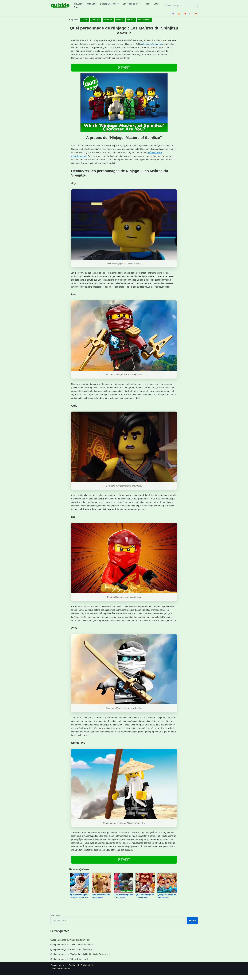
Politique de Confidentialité (81, 965)
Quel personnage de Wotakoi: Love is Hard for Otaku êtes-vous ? (80, 954)
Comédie (119, 20)
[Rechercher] (195, 5)
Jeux (156, 4)
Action (84, 20)
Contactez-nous (58, 965)
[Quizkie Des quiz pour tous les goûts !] (60, 5)
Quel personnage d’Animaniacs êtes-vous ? (70, 940)
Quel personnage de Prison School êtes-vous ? (72, 949)
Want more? (55, 915)
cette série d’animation (151, 44)
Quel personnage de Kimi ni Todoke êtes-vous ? (72, 945)
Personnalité (144, 20)
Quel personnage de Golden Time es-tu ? (69, 959)
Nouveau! (78, 4)
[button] (95, 3)
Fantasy (130, 20)
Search (192, 920)
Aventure (108, 20)
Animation (95, 20)
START (124, 67)
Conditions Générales (61, 969)
